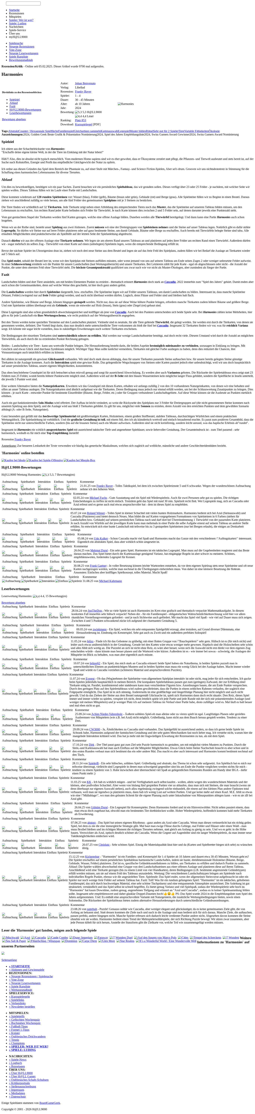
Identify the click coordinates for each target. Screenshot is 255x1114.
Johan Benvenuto (85, 83)
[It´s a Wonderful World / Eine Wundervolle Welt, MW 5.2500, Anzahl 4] (166, 941)
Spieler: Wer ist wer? (21, 20)
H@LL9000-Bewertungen (25, 109)
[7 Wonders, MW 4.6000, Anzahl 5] (231, 937)
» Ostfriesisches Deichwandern (27, 1036)
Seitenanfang (9, 960)
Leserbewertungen (20, 113)
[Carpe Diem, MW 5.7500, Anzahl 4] (88, 941)
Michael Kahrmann (110, 581)
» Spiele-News (17, 1059)
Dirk (91, 744)
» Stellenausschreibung (22, 1086)
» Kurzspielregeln (19, 996)
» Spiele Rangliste (19, 986)
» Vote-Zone (16, 979)
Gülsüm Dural (99, 807)
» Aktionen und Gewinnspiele (26, 969)
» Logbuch (15, 1063)
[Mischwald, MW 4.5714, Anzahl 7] (10, 937)
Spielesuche (16, 43)
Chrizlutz (104, 844)
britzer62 (95, 663)
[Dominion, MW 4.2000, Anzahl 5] (69, 941)
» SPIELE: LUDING (22, 1049)
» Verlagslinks (17, 1003)
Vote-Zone (15, 50)
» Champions (17, 1043)
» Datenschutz (17, 1096)
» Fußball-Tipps (18, 1026)
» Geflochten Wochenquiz (24, 1019)
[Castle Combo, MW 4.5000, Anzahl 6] (57, 937)
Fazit (12, 106)
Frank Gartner (98, 565)
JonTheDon (95, 610)
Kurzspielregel (83, 124)
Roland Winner (96, 513)
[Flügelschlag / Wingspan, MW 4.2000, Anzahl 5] (43, 941)
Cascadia (170, 281)
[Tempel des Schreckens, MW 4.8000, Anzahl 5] (205, 937)
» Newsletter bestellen (22, 1006)
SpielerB (93, 763)
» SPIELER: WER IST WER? (28, 1046)
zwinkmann (100, 629)
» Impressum (16, 1089)
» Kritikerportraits (19, 1083)
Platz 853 (80, 120)
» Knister (14, 1033)
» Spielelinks (16, 999)
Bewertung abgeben (14, 119)
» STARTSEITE (19, 966)
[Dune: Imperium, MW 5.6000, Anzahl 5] (81, 937)
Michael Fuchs (98, 497)
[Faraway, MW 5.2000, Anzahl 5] (101, 937)
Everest (90, 678)
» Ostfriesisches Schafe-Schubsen (29, 1079)
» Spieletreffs (16, 1016)
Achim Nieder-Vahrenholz (106, 714)
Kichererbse (92, 856)
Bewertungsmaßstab (21, 60)
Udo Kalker (101, 538)
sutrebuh (92, 909)
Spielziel (15, 99)
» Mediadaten (17, 1093)
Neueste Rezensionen (21, 46)
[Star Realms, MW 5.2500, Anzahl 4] (125, 941)
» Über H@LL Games (22, 1076)
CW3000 (94, 729)
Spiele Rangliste (18, 56)
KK (89, 782)
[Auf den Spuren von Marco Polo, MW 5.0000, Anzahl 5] (155, 937)
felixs (90, 641)
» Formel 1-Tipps (19, 1029)
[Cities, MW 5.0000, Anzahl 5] (183, 937)
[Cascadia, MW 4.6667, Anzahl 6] (39, 937)
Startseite (14, 10)
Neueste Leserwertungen (23, 53)
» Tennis (14, 1039)
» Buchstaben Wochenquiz (25, 1023)
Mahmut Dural (99, 550)
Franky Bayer (83, 91)
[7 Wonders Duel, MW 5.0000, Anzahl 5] (121, 937)
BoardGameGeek (49, 1102)
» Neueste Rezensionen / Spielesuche (31, 976)
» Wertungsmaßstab (20, 989)
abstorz (91, 822)
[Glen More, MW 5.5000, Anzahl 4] (106, 941)
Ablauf (14, 102)
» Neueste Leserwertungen (25, 983)
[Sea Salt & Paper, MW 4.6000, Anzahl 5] (14, 941)
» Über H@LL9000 (21, 1073)
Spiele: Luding (17, 23)
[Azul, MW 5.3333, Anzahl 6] (25, 937)
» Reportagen (17, 1066)
